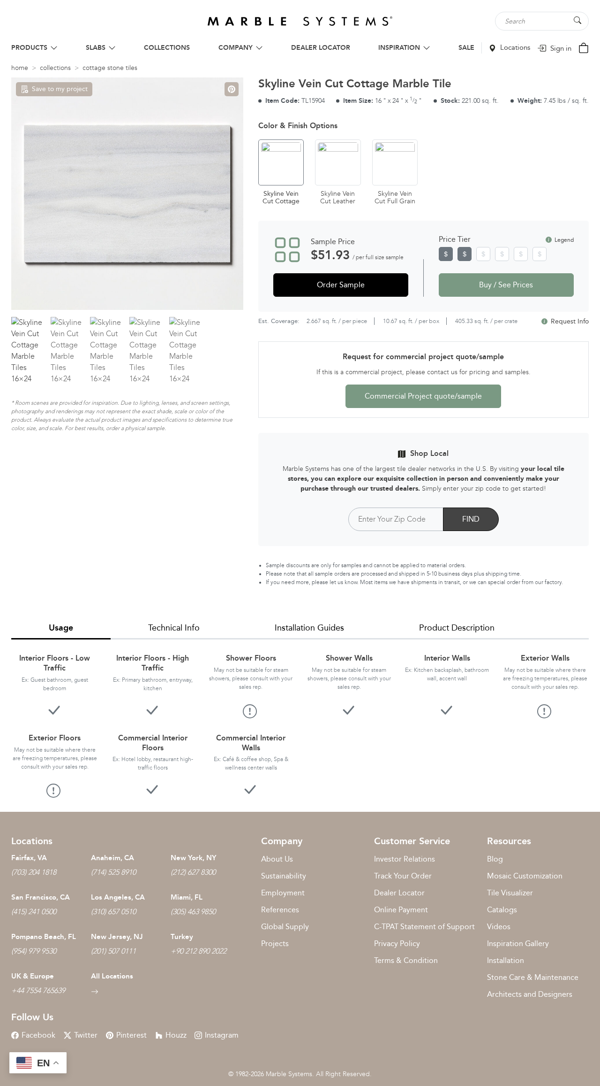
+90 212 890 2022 (198, 951)
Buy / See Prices (506, 284)
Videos (498, 926)
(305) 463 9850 (193, 911)
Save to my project (60, 89)
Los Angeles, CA (118, 897)
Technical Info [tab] (174, 628)
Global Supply (285, 926)
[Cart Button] (583, 47)
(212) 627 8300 (193, 872)
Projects (275, 943)
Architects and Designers (529, 994)
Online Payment (401, 909)
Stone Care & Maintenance (532, 977)
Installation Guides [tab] (309, 628)
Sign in (559, 48)
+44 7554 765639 (38, 990)
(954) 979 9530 (33, 951)
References (280, 909)
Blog (495, 859)
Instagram (222, 1035)
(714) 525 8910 (113, 872)
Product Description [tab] (457, 628)
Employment (283, 892)
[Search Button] (577, 20)
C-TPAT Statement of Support (424, 926)
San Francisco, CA (40, 897)
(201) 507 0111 (113, 951)
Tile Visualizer (510, 892)
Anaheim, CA (112, 858)
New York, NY (193, 858)
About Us (277, 859)
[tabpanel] (300, 718)
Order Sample (341, 284)
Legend (563, 240)
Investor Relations (404, 859)
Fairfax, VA (29, 858)
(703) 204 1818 (33, 872)
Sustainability (283, 875)
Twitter (86, 1035)
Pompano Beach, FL (43, 936)
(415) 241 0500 (33, 911)
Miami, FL (186, 897)
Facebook (38, 1035)
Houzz (176, 1035)
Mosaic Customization (524, 875)
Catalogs (502, 909)
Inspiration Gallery (518, 943)
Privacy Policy (397, 943)
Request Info (569, 321)
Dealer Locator (399, 892)
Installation (505, 960)
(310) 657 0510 (113, 911)
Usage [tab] (61, 628)
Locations (514, 47)
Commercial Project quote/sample (423, 396)
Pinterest (131, 1035)
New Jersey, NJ (117, 936)
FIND (471, 519)
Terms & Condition (406, 960)
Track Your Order (403, 875)
